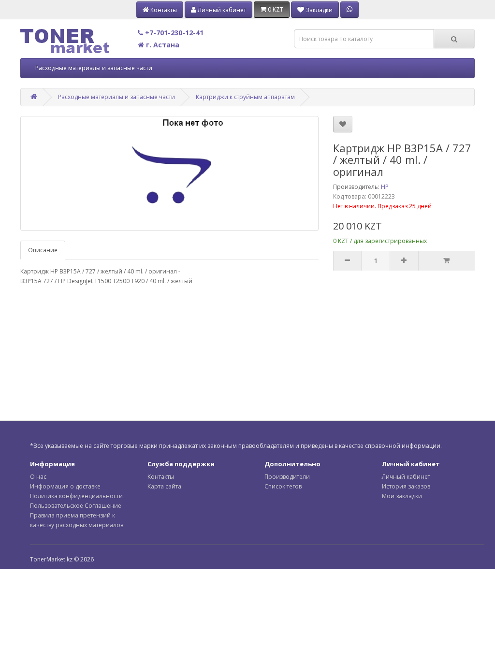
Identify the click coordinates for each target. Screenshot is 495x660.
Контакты (160, 477)
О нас (38, 477)
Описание (43, 250)
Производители (287, 477)
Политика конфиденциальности (76, 496)
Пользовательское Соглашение (75, 506)
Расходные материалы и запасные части (93, 68)
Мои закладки (402, 496)
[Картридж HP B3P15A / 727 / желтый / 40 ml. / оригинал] (169, 173)
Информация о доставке (65, 486)
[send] (446, 261)
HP (385, 187)
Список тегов (283, 486)
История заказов (406, 486)
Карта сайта (164, 486)
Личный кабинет (406, 477)
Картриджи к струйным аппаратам (245, 97)
